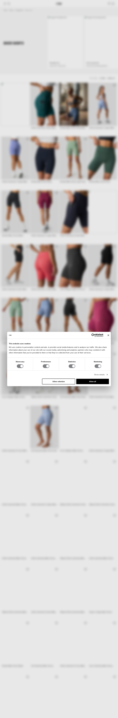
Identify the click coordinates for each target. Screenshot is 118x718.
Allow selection (58, 381)
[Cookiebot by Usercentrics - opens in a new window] (93, 335)
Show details (99, 374)
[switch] (46, 366)
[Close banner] (108, 335)
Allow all (92, 381)
